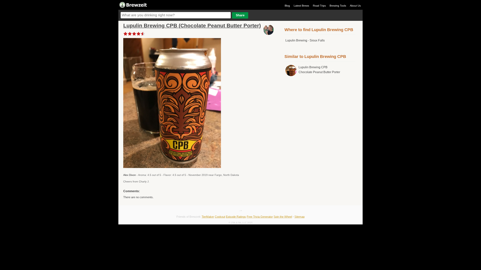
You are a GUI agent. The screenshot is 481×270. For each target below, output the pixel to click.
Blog (287, 5)
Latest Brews (301, 5)
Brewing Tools (338, 5)
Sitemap (299, 216)
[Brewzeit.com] (133, 7)
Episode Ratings (236, 216)
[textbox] (176, 15)
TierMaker (208, 216)
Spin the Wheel (283, 216)
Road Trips (319, 5)
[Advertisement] (320, 110)
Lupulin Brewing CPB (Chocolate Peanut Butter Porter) (192, 25)
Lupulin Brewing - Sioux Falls (305, 40)
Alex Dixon (129, 174)
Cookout (220, 216)
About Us (355, 5)
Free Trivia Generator (260, 216)
